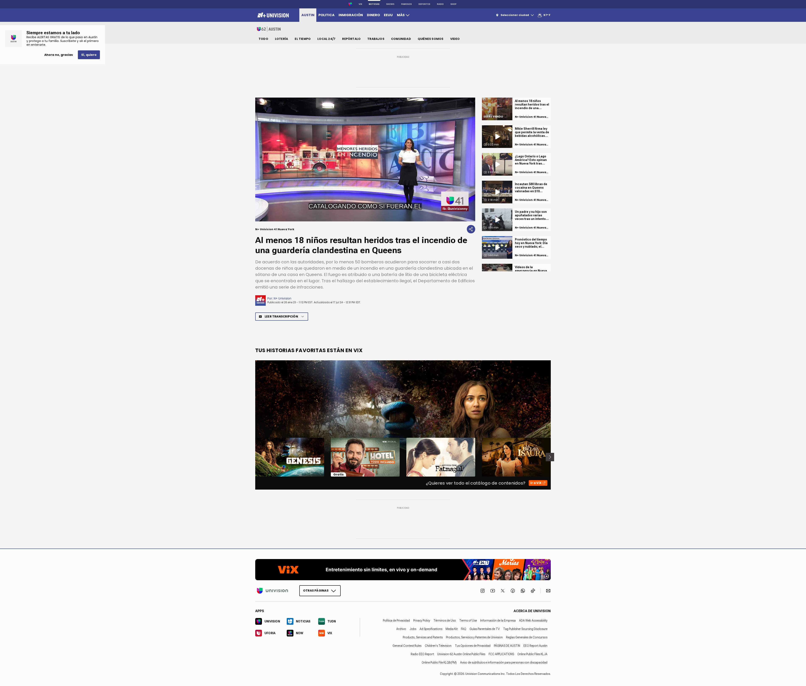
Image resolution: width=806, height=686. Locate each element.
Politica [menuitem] (326, 15)
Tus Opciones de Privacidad (473, 645)
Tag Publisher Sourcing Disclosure (525, 628)
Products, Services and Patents (423, 637)
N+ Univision (283, 298)
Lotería (281, 39)
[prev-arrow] (252, 457)
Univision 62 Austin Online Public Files (461, 654)
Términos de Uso (444, 620)
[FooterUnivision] (272, 590)
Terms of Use (468, 620)
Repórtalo (351, 39)
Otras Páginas (315, 590)
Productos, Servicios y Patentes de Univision (474, 637)
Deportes (424, 4)
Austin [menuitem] (307, 15)
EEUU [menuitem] (388, 15)
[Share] (471, 229)
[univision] (272, 15)
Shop (453, 4)
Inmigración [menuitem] (351, 15)
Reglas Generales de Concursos (526, 637)
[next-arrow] (550, 457)
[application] (365, 159)
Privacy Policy (421, 620)
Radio (440, 4)
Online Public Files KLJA (532, 654)
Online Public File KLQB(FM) (439, 662)
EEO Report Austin (535, 645)
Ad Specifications (431, 628)
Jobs (413, 628)
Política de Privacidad (396, 620)
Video (455, 39)
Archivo (401, 628)
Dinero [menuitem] (373, 15)
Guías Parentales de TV (485, 628)
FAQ (463, 628)
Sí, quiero (89, 55)
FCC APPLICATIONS (501, 654)
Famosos (406, 4)
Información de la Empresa (498, 620)
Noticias (374, 4)
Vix (360, 4)
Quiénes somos (431, 39)
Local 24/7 (326, 39)
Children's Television (438, 645)
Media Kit (452, 628)
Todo (263, 39)
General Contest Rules (407, 645)
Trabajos (375, 39)
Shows (390, 4)
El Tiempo (303, 39)
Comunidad (401, 39)
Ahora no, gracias (58, 55)
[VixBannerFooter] (403, 569)
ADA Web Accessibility (533, 620)
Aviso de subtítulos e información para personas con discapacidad (503, 662)
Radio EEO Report (422, 654)
